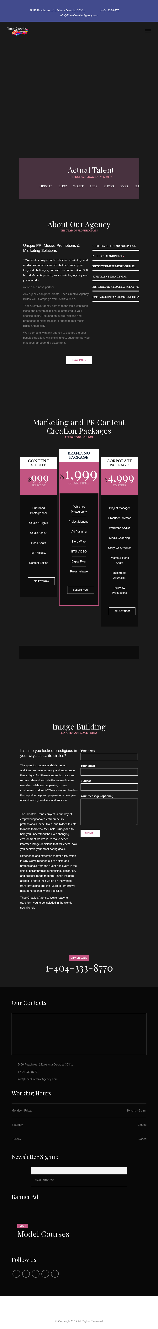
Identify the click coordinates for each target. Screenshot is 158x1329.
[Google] (86, 5)
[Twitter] (79, 5)
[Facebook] (72, 5)
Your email (88, 765)
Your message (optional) (97, 796)
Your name (88, 750)
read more (79, 360)
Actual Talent (91, 170)
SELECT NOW (41, 581)
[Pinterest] (55, 1274)
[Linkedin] (45, 1274)
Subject (86, 780)
